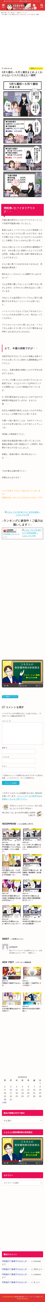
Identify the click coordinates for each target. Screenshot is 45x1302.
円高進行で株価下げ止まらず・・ (16, 1261)
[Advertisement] (22, 40)
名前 (4, 748)
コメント (6, 721)
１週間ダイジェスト (10, 696)
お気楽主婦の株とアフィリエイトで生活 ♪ (27, 1296)
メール (5, 757)
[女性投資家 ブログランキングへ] (9, 531)
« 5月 (4, 1102)
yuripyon (13, 947)
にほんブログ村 (22, 515)
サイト (4, 766)
